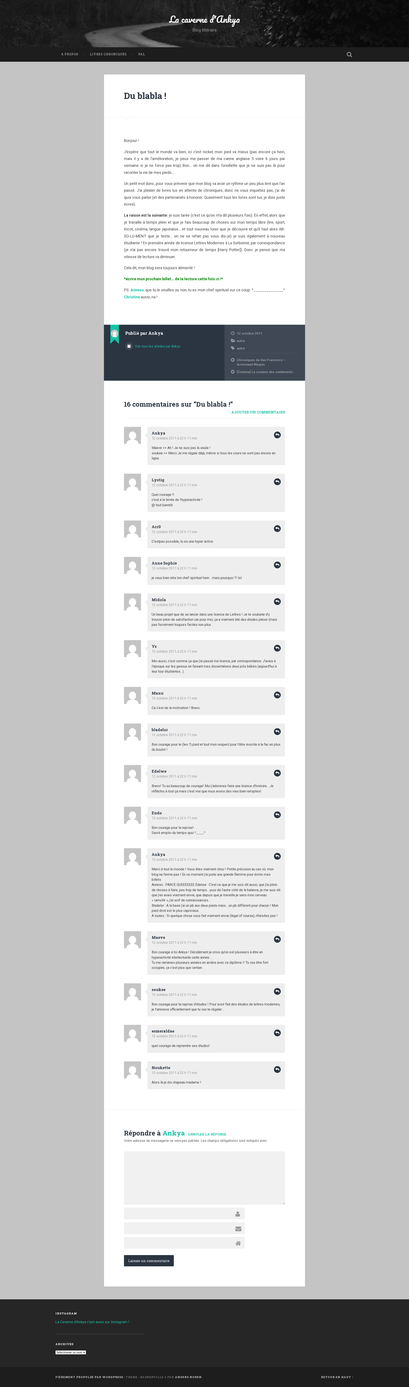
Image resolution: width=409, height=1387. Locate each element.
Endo (157, 812)
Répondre (277, 435)
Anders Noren (188, 1377)
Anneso (137, 290)
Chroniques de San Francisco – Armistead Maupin (261, 362)
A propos (69, 54)
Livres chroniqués (108, 54)
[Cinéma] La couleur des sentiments (265, 372)
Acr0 (156, 526)
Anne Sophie (164, 563)
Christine (132, 297)
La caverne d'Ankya (204, 19)
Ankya (174, 1132)
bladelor (160, 729)
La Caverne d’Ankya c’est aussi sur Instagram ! (92, 1322)
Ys (154, 646)
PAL (141, 54)
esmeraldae (163, 1031)
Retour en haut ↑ (337, 1377)
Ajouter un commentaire (258, 412)
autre (241, 341)
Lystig (158, 479)
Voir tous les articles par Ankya (157, 346)
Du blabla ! (145, 95)
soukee (159, 989)
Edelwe (159, 771)
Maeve (158, 937)
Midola (159, 599)
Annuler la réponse (207, 1134)
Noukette (161, 1067)
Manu (157, 693)
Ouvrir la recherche (349, 54)
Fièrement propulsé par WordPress (89, 1377)
